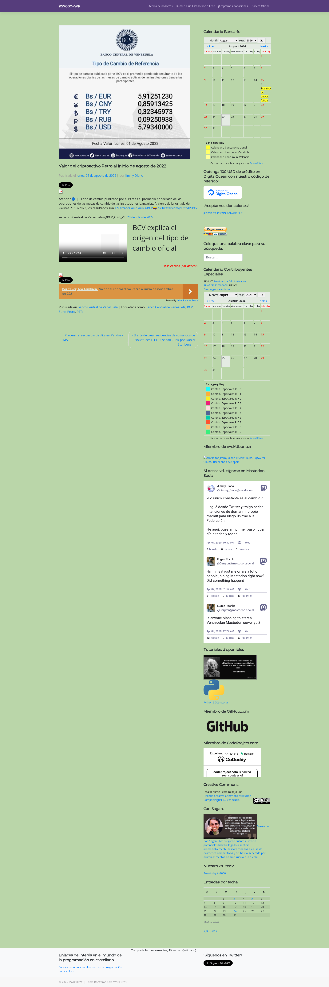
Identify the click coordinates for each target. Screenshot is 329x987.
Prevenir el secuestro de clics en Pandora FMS (92, 337)
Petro (71, 312)
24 (234, 911)
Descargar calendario (217, 289)
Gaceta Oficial (260, 6)
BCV (190, 307)
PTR (80, 312)
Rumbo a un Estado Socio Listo (195, 6)
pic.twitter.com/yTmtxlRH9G (177, 208)
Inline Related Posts (187, 300)
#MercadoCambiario (129, 208)
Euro (62, 312)
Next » (264, 46)
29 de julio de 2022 (140, 217)
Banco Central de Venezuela (98, 307)
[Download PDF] (61, 191)
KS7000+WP (69, 6)
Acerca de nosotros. (161, 6)
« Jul (206, 931)
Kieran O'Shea (256, 163)
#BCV (149, 208)
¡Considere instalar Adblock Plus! (223, 213)
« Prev (210, 46)
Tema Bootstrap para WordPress (106, 982)
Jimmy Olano (134, 175)
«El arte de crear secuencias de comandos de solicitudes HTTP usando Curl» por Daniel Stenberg (163, 339)
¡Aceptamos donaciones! (233, 6)
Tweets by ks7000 (215, 873)
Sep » (214, 931)
